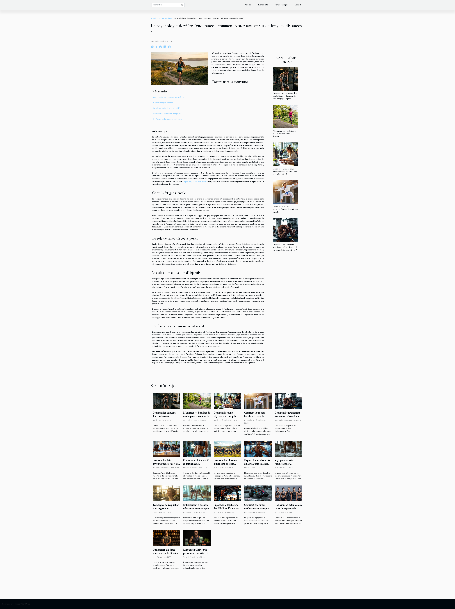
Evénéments (263, 5)
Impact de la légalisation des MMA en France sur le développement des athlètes (226, 510)
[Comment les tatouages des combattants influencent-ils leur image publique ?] (285, 78)
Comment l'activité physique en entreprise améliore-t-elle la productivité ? (285, 171)
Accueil (153, 18)
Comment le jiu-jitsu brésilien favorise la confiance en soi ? (285, 209)
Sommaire (161, 91)
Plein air (248, 5)
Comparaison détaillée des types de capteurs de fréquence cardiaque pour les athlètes (288, 510)
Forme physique (281, 5)
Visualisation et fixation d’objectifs (167, 113)
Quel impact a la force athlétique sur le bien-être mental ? (166, 553)
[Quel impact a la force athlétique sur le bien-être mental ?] (166, 538)
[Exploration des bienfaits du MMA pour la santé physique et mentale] (258, 448)
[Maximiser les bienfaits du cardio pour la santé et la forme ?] (285, 116)
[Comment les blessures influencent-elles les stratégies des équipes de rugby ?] (227, 448)
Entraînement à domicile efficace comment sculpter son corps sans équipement (197, 508)
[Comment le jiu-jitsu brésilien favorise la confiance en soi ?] (285, 192)
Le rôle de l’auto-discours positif (166, 108)
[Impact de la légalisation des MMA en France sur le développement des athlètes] (227, 493)
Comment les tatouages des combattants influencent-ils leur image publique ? (285, 96)
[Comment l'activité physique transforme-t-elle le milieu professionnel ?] (166, 448)
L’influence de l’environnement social (167, 119)
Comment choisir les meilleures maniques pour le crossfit (257, 508)
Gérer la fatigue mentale (163, 102)
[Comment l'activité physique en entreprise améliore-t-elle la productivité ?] (285, 154)
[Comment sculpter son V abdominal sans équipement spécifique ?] (197, 448)
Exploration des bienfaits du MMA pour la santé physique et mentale (257, 463)
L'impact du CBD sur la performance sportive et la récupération (196, 553)
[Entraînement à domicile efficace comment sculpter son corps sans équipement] (197, 493)
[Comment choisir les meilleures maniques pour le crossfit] (258, 493)
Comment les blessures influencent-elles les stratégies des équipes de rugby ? (226, 465)
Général (298, 5)
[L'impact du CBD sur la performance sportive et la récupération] (197, 538)
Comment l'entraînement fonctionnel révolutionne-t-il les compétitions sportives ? (285, 247)
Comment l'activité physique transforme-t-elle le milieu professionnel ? (166, 463)
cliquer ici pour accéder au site (195, 181)
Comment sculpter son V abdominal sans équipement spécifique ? (196, 463)
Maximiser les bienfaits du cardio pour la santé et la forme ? (284, 133)
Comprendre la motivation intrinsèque (168, 97)
